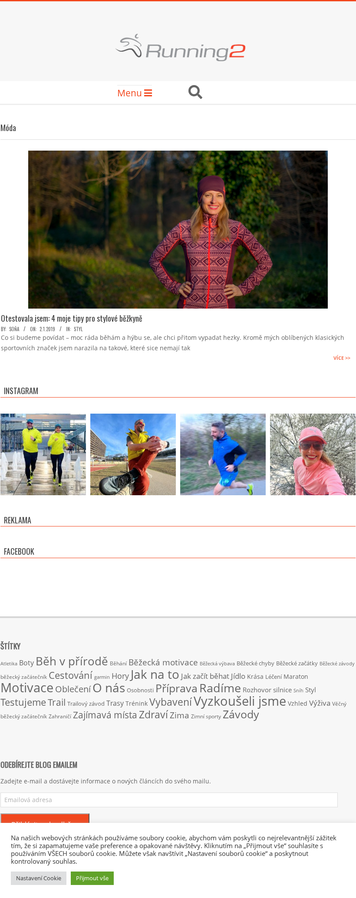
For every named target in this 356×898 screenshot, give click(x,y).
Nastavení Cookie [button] (38, 878)
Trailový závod (86, 703)
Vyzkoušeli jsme (240, 701)
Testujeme (23, 702)
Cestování (70, 675)
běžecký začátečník (23, 677)
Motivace (26, 687)
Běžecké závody (337, 663)
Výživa (319, 703)
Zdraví (153, 714)
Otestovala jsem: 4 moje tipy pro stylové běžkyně (71, 318)
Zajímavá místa (105, 714)
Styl (78, 329)
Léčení (273, 677)
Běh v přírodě (72, 661)
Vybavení (170, 702)
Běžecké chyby (255, 663)
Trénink (136, 703)
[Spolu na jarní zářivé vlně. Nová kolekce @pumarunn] (43, 456)
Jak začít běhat (205, 676)
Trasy (115, 703)
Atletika (8, 663)
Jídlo (238, 676)
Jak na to (155, 674)
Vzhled (297, 703)
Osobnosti (140, 690)
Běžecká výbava (217, 663)
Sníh (298, 690)
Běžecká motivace (163, 662)
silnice (282, 689)
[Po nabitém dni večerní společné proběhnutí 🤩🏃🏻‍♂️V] (223, 456)
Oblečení (73, 689)
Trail (57, 702)
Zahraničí (60, 716)
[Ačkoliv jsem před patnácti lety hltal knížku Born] (133, 456)
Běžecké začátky (297, 663)
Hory (120, 676)
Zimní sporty (206, 716)
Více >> (341, 358)
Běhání (118, 663)
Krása (255, 676)
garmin (102, 677)
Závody (241, 714)
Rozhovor (257, 689)
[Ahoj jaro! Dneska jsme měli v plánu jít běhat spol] (313, 456)
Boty (26, 663)
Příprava (176, 688)
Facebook (19, 551)
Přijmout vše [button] (92, 878)
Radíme (220, 688)
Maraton (295, 676)
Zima (179, 715)
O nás (108, 687)
